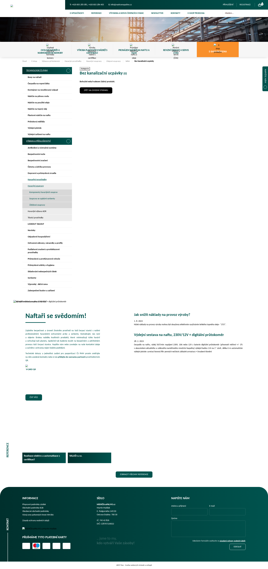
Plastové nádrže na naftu (39, 115)
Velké (127, 61)
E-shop (34, 61)
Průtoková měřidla (36, 122)
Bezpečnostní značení (38, 160)
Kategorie (85, 69)
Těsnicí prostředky (35, 218)
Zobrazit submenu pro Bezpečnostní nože (68, 154)
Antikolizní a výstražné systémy (42, 148)
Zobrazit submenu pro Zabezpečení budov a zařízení (68, 290)
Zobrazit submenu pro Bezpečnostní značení (68, 160)
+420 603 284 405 (96, 5)
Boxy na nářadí (34, 77)
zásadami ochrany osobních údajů (232, 541)
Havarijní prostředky (73, 61)
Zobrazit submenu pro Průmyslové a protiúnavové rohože (68, 259)
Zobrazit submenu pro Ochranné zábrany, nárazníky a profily (68, 243)
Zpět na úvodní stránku (96, 90)
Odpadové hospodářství (39, 237)
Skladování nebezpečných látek (42, 271)
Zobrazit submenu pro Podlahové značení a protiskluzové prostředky (68, 249)
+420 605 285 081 (79, 5)
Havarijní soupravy (94, 61)
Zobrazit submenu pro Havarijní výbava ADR (68, 211)
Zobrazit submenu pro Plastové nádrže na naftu (68, 115)
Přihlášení (228, 5)
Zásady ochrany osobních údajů (35, 520)
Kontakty (175, 13)
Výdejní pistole (34, 128)
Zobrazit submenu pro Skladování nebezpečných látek (68, 271)
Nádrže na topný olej (37, 109)
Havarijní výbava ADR (37, 211)
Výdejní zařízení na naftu (39, 134)
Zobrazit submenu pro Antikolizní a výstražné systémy (68, 148)
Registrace (245, 5)
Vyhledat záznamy (260, 13)
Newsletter (157, 13)
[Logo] (41, 529)
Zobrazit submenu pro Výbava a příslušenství (68, 141)
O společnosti (77, 13)
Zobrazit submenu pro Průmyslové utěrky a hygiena (68, 265)
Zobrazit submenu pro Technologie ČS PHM (68, 71)
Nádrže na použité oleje (38, 103)
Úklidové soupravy (37, 205)
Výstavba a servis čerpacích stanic (126, 13)
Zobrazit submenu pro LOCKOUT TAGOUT (68, 224)
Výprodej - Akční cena (38, 284)
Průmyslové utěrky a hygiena (41, 265)
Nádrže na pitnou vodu (38, 96)
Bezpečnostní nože (36, 154)
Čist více (34, 397)
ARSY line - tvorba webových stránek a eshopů (134, 565)
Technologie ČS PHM (37, 70)
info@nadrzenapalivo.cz (121, 5)
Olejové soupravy (113, 61)
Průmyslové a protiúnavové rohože (44, 259)
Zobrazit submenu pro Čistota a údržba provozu (68, 167)
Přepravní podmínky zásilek (34, 504)
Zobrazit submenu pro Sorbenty (68, 278)
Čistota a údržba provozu (39, 167)
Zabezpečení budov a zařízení (41, 291)
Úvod (24, 61)
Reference (96, 13)
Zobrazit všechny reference (134, 474)
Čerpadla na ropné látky (39, 84)
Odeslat (237, 547)
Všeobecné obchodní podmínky (35, 511)
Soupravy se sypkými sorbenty (42, 199)
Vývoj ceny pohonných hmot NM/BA (38, 515)
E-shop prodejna (196, 13)
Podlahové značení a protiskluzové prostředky (44, 251)
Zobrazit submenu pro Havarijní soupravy (68, 186)
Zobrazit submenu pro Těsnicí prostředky (68, 217)
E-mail (212, 506)
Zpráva (174, 518)
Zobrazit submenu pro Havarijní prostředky (68, 179)
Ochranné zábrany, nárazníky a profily (45, 243)
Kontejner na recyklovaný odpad (43, 90)
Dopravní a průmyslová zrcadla (42, 173)
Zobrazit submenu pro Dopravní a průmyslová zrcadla (68, 173)
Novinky (31, 230)
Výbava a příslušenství (51, 61)
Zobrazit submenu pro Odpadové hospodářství (68, 236)
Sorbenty (32, 278)
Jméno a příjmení (178, 506)
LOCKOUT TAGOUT (36, 224)
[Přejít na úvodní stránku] (32, 8)
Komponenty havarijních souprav (43, 192)
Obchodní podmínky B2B (32, 508)
